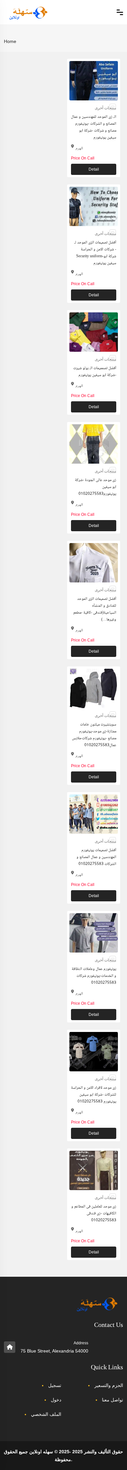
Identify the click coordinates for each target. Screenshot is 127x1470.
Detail (94, 169)
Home (10, 41)
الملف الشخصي (46, 1414)
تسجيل (54, 1385)
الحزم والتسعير (108, 1385)
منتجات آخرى (105, 108)
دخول (56, 1399)
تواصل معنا (112, 1399)
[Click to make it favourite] (112, 107)
